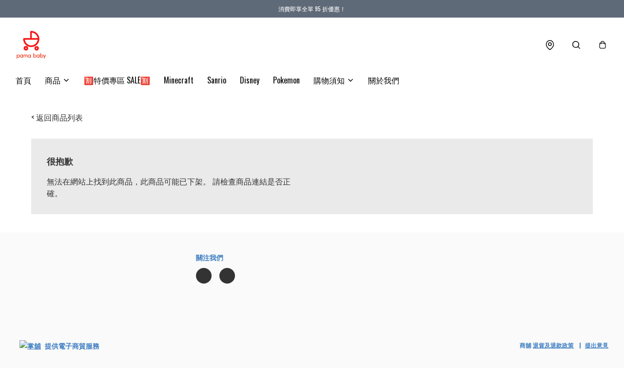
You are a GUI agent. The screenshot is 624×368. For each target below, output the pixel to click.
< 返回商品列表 (57, 117)
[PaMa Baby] (31, 45)
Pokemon (286, 80)
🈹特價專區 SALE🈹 (117, 80)
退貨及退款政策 (553, 345)
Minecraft (179, 80)
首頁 (23, 80)
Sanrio (216, 80)
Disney (249, 80)
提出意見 (596, 345)
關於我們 (383, 80)
